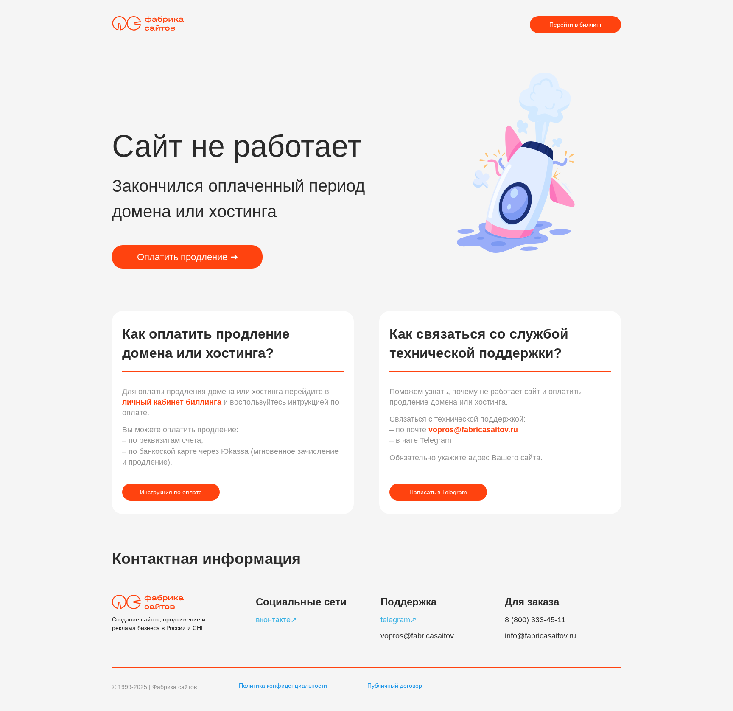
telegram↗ (398, 620)
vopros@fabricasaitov (417, 636)
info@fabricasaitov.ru (540, 636)
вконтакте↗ (276, 620)
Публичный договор (394, 686)
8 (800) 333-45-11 (535, 620)
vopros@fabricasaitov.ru (473, 429)
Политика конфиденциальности (283, 686)
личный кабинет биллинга (173, 402)
